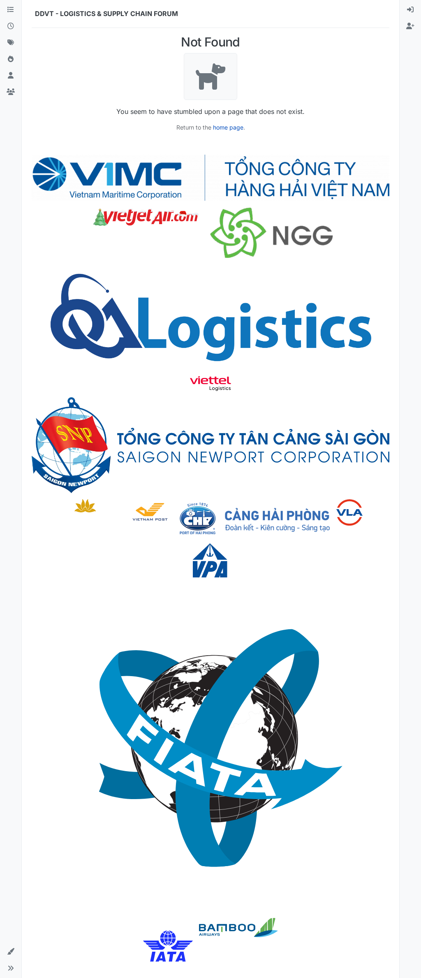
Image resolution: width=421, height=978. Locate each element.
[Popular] (10, 59)
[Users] (10, 75)
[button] (10, 951)
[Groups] (10, 92)
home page (228, 127)
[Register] (410, 26)
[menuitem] (410, 9)
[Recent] (10, 26)
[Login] (410, 9)
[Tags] (10, 42)
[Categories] (10, 9)
